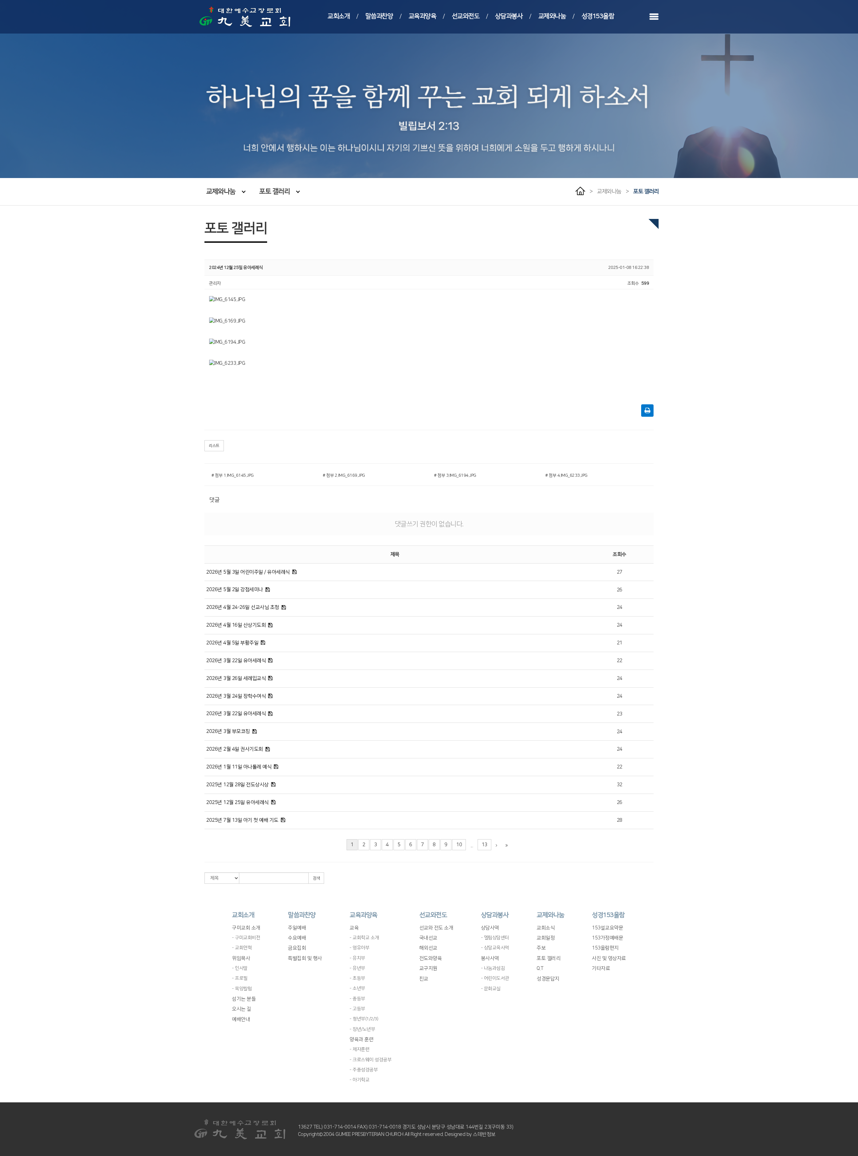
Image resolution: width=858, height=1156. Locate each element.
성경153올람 (597, 16)
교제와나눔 (552, 16)
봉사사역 (490, 958)
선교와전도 (466, 16)
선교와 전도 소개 (436, 928)
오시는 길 (241, 1009)
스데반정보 (484, 1134)
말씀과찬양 (379, 16)
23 (619, 714)
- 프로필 (240, 978)
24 (619, 607)
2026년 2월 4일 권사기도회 (234, 749)
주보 (541, 948)
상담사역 (490, 928)
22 (619, 660)
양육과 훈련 (361, 1039)
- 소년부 (357, 988)
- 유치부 (357, 958)
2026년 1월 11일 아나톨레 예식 (238, 767)
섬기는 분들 (244, 999)
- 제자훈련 (359, 1049)
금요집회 (297, 948)
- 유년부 (357, 968)
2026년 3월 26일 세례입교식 (236, 678)
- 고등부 (357, 1009)
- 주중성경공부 (364, 1070)
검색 (316, 878)
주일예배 (297, 928)
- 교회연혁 (242, 947)
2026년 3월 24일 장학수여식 (236, 696)
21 (619, 643)
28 (619, 820)
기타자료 (601, 968)
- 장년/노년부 (362, 1029)
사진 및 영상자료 (609, 958)
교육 (354, 928)
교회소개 (338, 16)
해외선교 (428, 948)
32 (619, 785)
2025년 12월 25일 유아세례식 (237, 802)
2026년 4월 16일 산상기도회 (236, 625)
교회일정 (546, 938)
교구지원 (428, 968)
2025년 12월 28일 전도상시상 (237, 785)
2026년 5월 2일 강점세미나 (234, 589)
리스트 (214, 446)
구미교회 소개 (246, 928)
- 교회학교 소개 (364, 937)
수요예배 (297, 938)
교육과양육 (422, 16)
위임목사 (241, 958)
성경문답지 (548, 979)
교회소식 (546, 928)
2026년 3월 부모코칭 (228, 731)
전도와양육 (430, 958)
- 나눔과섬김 (493, 968)
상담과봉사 (509, 16)
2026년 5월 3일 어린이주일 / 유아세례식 (248, 572)
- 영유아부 (359, 947)
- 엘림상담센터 (495, 937)
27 (619, 572)
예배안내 (241, 1019)
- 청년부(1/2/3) (364, 1019)
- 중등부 (357, 998)
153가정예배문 (607, 938)
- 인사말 (240, 968)
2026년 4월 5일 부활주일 (232, 643)
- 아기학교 (359, 1080)
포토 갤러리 (274, 191)
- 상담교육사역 (495, 947)
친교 (423, 979)
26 (619, 590)
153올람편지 (605, 948)
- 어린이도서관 (495, 978)
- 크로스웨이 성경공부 (370, 1059)
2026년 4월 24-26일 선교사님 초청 (242, 607)
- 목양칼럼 (242, 988)
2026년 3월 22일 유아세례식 (236, 660)
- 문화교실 (491, 988)
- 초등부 (357, 978)
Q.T (540, 968)
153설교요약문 (607, 928)
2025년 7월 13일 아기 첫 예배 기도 (242, 820)
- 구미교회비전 (246, 937)
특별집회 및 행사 (305, 958)
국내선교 (428, 938)
